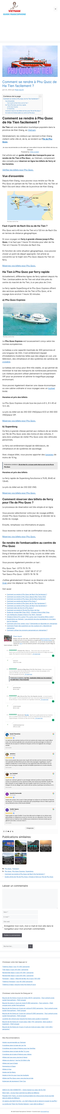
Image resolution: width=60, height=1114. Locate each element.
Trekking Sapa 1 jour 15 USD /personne (16, 967)
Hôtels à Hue (6, 1069)
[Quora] (12, 831)
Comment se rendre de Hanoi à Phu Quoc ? (22, 601)
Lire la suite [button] (8, 747)
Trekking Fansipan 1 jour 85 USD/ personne (17, 981)
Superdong (29, 871)
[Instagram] (4, 831)
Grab (4, 583)
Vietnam (32, 130)
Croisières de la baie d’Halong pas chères (16, 1054)
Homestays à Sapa (9, 1066)
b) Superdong (10, 108)
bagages (49, 454)
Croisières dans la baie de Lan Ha (14, 1045)
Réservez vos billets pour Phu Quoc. (19, 266)
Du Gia (27, 715)
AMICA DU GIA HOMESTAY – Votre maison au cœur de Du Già (23, 1090)
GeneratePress (45, 1111)
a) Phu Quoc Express (12, 107)
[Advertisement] (30, 30)
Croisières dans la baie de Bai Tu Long (15, 1051)
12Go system (34, 152)
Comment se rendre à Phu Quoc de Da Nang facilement (26, 599)
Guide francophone (45, 638)
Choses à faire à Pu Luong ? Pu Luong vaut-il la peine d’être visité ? (30, 617)
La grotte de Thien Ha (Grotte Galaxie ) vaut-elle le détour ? (23, 1104)
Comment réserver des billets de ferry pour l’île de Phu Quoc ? (23, 111)
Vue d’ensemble (9, 101)
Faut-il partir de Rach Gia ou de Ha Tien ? (17, 103)
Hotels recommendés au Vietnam (14, 1042)
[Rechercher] (30, 946)
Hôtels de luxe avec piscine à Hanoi (14, 1057)
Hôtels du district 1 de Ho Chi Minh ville (16, 1060)
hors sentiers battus (47, 640)
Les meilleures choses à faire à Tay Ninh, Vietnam (24, 615)
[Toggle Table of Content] (39, 96)
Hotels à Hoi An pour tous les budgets (15, 1075)
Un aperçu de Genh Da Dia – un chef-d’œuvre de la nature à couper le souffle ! (29, 1101)
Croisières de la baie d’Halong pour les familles (18, 1048)
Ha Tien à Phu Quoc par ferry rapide (15, 105)
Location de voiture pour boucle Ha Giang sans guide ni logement (25, 1019)
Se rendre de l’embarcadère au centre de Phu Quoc (20, 113)
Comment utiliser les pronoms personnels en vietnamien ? (27, 630)
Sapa (21, 643)
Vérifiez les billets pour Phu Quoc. (18, 170)
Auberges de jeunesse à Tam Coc (14, 1081)
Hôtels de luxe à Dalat (10, 1063)
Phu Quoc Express (18, 871)
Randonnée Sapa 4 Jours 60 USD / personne (17, 976)
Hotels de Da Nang (9, 1072)
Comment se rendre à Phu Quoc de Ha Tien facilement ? (21, 99)
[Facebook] (6, 831)
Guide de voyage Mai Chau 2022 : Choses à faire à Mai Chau (28, 612)
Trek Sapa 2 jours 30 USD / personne (15, 970)
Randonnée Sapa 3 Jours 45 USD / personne (17, 973)
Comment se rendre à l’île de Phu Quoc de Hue (23, 610)
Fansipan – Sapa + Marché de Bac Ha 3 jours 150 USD (21, 979)
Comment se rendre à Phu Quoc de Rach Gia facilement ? (27, 594)
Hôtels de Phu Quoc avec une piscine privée (17, 1078)
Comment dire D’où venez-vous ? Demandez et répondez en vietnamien (32, 624)
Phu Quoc (8, 869)
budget (51, 388)
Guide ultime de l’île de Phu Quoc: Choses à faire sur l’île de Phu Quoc (29, 877)
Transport (15, 869)
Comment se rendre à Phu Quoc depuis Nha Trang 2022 (26, 597)
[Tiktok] (10, 831)
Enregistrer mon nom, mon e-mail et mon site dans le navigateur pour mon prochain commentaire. (28, 927)
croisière (6, 362)
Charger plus (30, 828)
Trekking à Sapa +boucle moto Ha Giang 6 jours (19, 984)
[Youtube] (8, 831)
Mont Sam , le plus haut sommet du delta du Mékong (20, 1093)
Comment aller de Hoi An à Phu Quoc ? (20, 608)
